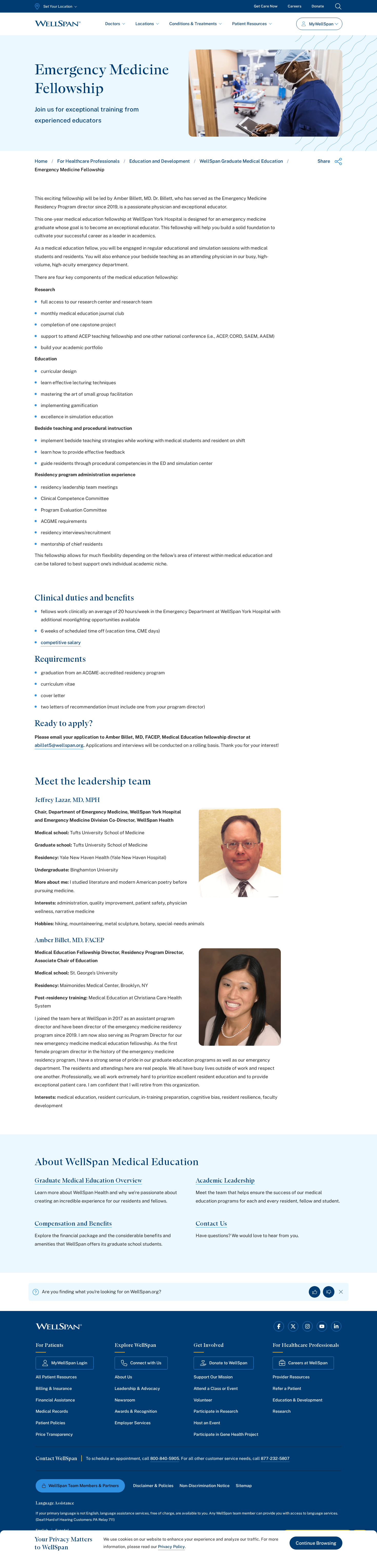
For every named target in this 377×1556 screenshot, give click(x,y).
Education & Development (297, 1400)
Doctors (112, 23)
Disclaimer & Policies (153, 1485)
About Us (123, 1377)
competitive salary (61, 642)
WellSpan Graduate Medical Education (241, 161)
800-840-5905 (164, 1458)
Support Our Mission (213, 1377)
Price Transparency (54, 1434)
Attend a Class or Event (216, 1388)
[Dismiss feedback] (341, 1291)
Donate (318, 6)
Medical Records (52, 1411)
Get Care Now (265, 6)
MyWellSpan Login (69, 1362)
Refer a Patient (287, 1388)
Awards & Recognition (136, 1411)
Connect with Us (145, 1362)
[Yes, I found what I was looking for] (314, 1292)
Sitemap (244, 1485)
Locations (144, 23)
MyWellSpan (321, 24)
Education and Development (159, 161)
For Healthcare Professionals (88, 161)
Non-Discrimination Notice (205, 1485)
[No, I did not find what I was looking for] (328, 1292)
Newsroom (125, 1400)
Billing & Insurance (54, 1388)
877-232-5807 (275, 1458)
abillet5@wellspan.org (59, 745)
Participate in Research (216, 1411)
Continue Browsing (316, 1543)
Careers (294, 6)
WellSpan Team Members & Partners (83, 1485)
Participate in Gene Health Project (226, 1434)
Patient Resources (249, 23)
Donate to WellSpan (228, 1362)
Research (282, 1411)
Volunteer (203, 1400)
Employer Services (133, 1422)
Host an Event (207, 1422)
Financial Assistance (55, 1400)
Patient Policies (50, 1422)
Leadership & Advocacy (137, 1388)
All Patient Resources (56, 1377)
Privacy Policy (171, 1546)
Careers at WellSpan (308, 1362)
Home (41, 161)
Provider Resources (291, 1377)
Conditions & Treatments (193, 23)
